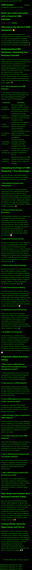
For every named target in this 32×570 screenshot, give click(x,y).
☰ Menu (27, 5)
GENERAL (14, 23)
